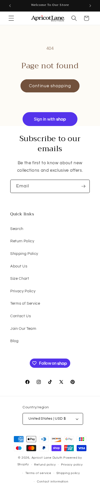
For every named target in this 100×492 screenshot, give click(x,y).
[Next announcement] (90, 5)
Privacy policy (72, 464)
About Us (18, 266)
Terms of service (38, 473)
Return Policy (22, 241)
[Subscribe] (83, 186)
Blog (14, 341)
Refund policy (45, 464)
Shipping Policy (24, 254)
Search (16, 229)
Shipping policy (68, 473)
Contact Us (20, 316)
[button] (11, 18)
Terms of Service (25, 303)
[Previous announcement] (10, 5)
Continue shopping (50, 86)
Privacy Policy (22, 291)
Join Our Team (23, 328)
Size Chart (19, 278)
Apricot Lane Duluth (47, 457)
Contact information (52, 481)
